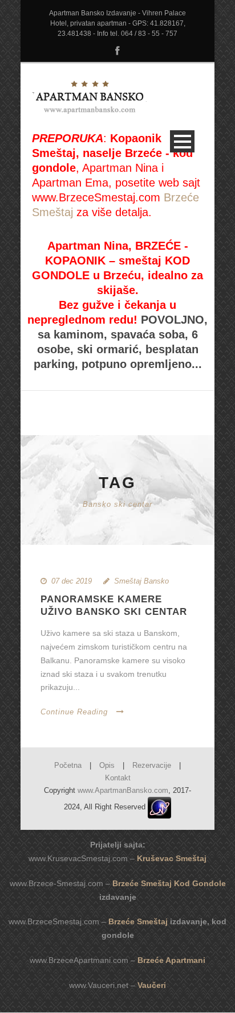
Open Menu (182, 141)
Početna (68, 765)
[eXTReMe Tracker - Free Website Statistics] (159, 807)
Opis (107, 765)
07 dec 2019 (71, 581)
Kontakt (118, 778)
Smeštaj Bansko (141, 581)
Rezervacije (151, 765)
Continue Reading (74, 712)
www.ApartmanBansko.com (123, 790)
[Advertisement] (128, 405)
